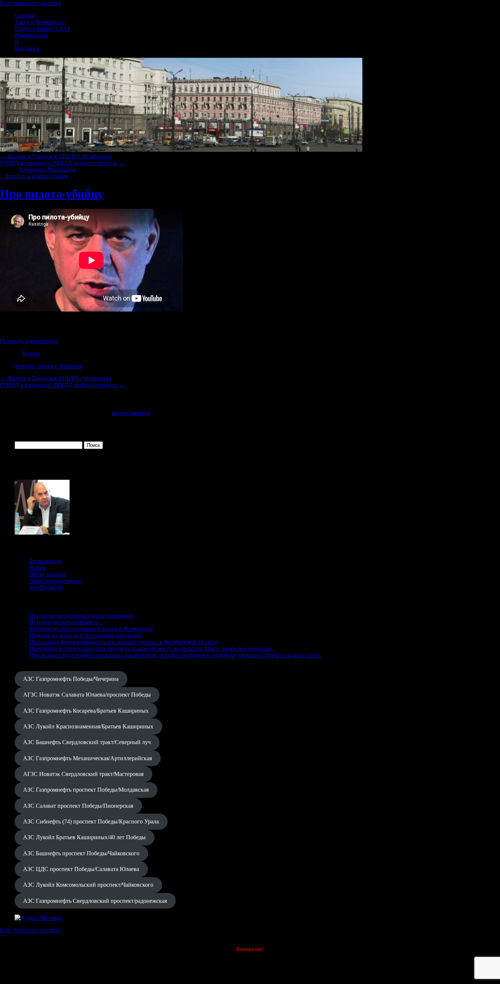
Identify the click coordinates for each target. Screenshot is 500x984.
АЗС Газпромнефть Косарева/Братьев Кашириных (86, 711)
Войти (37, 568)
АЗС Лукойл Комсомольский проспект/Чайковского (88, 885)
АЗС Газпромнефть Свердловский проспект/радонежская (95, 901)
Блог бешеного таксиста (30, 3)
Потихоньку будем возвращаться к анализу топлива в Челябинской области (123, 642)
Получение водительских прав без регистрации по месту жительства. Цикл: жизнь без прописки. (151, 648)
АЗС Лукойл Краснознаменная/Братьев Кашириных (88, 726)
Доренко (23, 366)
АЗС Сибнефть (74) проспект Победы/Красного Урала (91, 821)
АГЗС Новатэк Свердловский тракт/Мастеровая (83, 774)
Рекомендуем (31, 35)
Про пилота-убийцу (51, 193)
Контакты (27, 48)
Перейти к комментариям (34, 176)
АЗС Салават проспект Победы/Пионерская (78, 806)
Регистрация (45, 561)
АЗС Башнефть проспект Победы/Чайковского (81, 853)
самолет (47, 366)
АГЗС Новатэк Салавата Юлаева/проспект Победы (87, 694)
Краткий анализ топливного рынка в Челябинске (91, 629)
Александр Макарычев (47, 169)
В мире (31, 353)
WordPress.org (46, 587)
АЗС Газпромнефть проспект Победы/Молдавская (86, 790)
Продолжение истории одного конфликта (81, 615)
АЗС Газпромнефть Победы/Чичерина (71, 679)
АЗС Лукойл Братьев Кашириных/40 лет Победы (84, 837)
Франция (71, 366)
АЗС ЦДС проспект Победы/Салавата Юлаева (81, 869)
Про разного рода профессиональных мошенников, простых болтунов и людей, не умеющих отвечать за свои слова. (175, 655)
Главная (24, 15)
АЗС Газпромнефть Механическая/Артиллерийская (87, 758)
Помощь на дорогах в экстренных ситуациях (85, 635)
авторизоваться (131, 413)
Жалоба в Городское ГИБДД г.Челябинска (56, 156)
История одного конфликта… (66, 622)
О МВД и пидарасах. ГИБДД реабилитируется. (62, 163)
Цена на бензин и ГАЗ (42, 29)
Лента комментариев (55, 581)
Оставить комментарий (29, 341)
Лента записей (47, 574)
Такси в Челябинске (40, 22)
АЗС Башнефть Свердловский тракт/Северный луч (87, 742)
